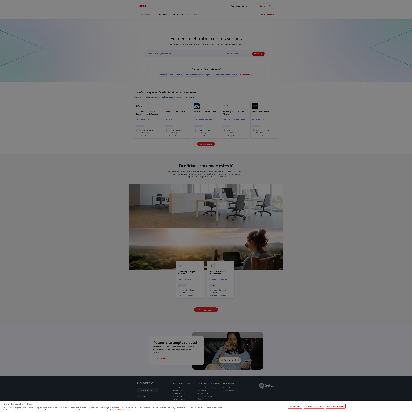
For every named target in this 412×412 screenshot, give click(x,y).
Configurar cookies (295, 406)
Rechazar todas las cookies (314, 406)
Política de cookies (124, 410)
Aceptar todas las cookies (335, 406)
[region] (206, 406)
